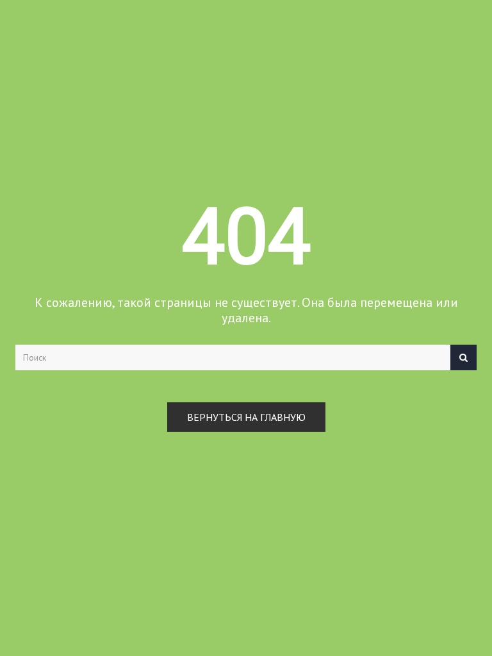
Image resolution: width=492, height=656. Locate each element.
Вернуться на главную (246, 417)
